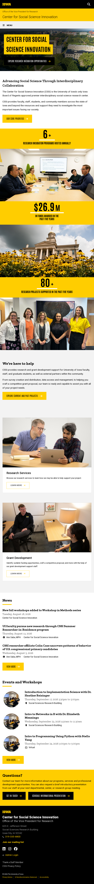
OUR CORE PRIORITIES (15, 118)
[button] (89, 4)
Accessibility (44, 877)
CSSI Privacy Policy (11, 866)
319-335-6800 (12, 836)
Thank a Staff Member (12, 862)
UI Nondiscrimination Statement (26, 877)
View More (11, 666)
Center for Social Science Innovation (30, 17)
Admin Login (11, 855)
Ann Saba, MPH (13, 637)
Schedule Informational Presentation (49, 795)
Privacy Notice (7, 877)
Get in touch (12, 795)
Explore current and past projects (22, 395)
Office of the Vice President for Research (20, 11)
